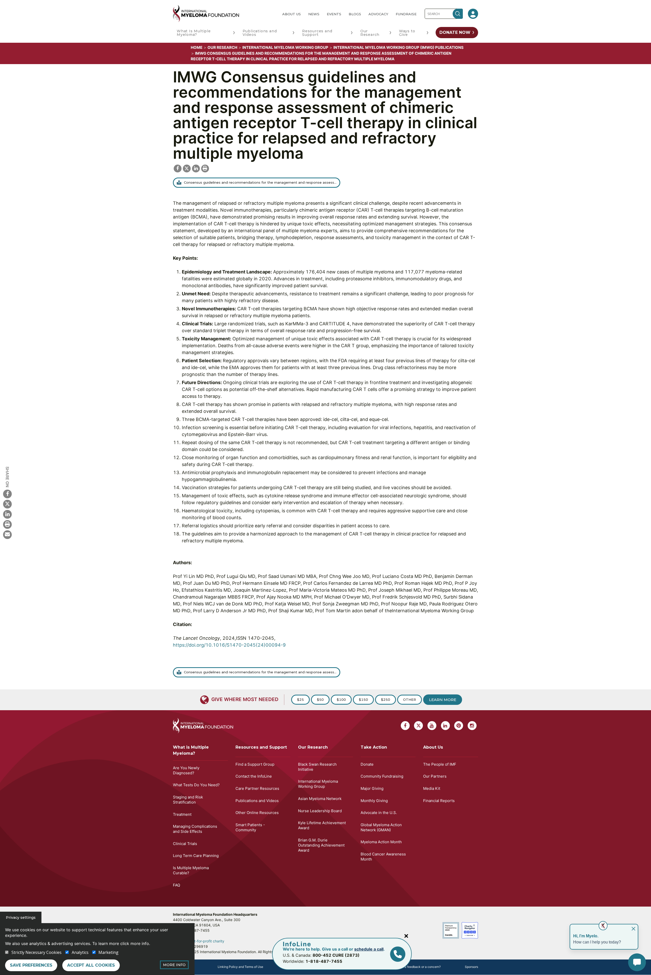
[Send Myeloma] (7, 534)
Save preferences (31, 965)
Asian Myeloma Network (320, 798)
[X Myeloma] (7, 504)
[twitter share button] (186, 167)
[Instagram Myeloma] (472, 725)
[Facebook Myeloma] (7, 493)
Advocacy (378, 14)
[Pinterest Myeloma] (458, 725)
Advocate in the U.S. (379, 812)
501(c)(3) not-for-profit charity (198, 941)
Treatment (182, 814)
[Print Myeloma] (7, 524)
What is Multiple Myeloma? (191, 750)
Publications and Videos (260, 33)
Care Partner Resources (257, 788)
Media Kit (431, 788)
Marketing (108, 952)
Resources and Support (317, 33)
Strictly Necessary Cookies (36, 952)
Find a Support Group (254, 764)
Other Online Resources (257, 812)
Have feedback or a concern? (420, 967)
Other (409, 699)
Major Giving (372, 788)
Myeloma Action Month (381, 841)
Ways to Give (407, 33)
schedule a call (368, 949)
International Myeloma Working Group (285, 47)
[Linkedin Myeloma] (7, 514)
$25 (300, 699)
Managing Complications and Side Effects (195, 829)
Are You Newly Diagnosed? (186, 770)
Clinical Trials (185, 843)
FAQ (176, 885)
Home (196, 47)
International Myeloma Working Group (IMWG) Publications (398, 47)
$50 (320, 699)
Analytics (80, 952)
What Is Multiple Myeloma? (194, 33)
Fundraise (406, 14)
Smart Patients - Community (250, 827)
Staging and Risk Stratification (188, 800)
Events (334, 14)
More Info (174, 965)
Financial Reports (439, 800)
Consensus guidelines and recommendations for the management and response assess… (260, 182)
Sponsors (471, 967)
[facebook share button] (177, 167)
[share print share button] (205, 167)
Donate (367, 764)
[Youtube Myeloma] (431, 725)
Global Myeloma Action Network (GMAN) (381, 827)
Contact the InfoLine (253, 776)
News (313, 14)
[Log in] (473, 14)
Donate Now (454, 32)
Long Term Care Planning (196, 855)
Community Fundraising (382, 776)
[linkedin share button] (195, 167)
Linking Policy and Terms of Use (240, 967)
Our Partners (435, 776)
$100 (341, 699)
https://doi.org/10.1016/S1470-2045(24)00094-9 (229, 645)
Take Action (374, 747)
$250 (385, 699)
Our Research (369, 33)
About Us (291, 14)
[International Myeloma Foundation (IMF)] (223, 13)
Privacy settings (21, 917)
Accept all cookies (91, 965)
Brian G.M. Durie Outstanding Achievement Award (321, 845)
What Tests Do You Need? (196, 784)
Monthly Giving (374, 800)
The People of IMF (439, 764)
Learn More (442, 699)
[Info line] (397, 954)
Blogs (355, 14)
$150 (363, 699)
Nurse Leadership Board (320, 810)
